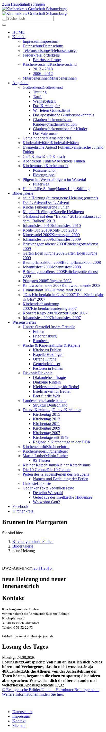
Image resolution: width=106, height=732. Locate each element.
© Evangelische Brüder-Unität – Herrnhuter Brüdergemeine (50, 689)
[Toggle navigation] (4, 25)
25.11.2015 (42, 568)
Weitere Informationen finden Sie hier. (33, 694)
